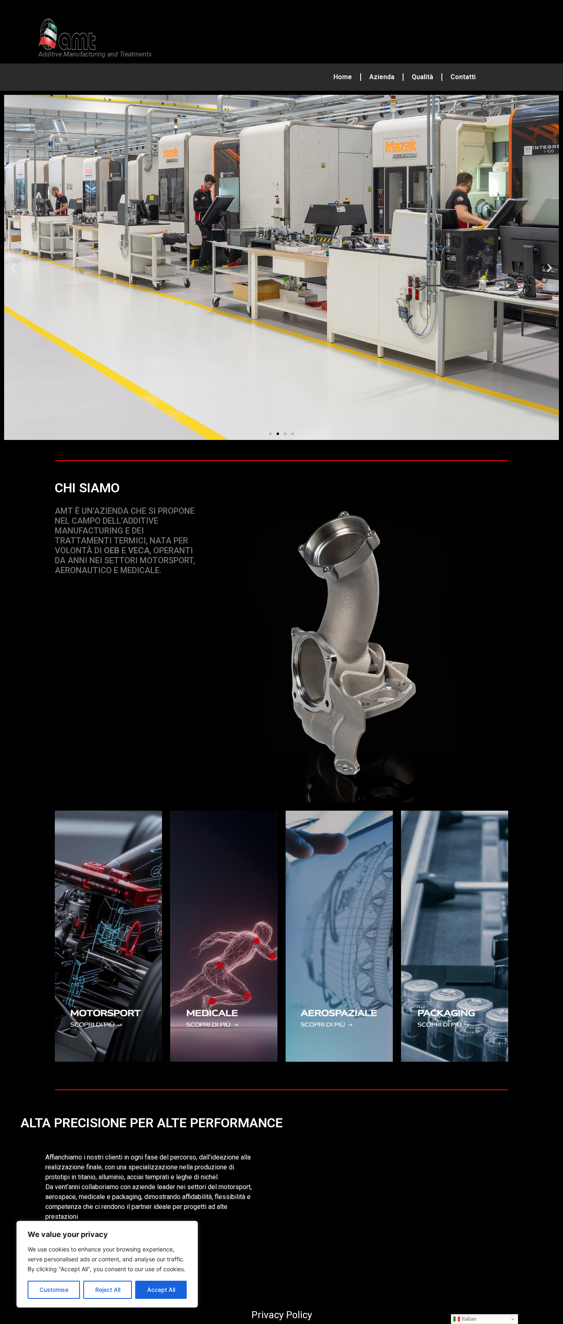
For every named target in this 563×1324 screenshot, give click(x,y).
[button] (13, 267)
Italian (468, 1319)
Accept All (161, 1289)
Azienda (381, 77)
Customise (54, 1289)
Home (342, 77)
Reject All (107, 1289)
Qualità (422, 77)
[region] (107, 1264)
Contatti (463, 77)
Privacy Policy (281, 1315)
